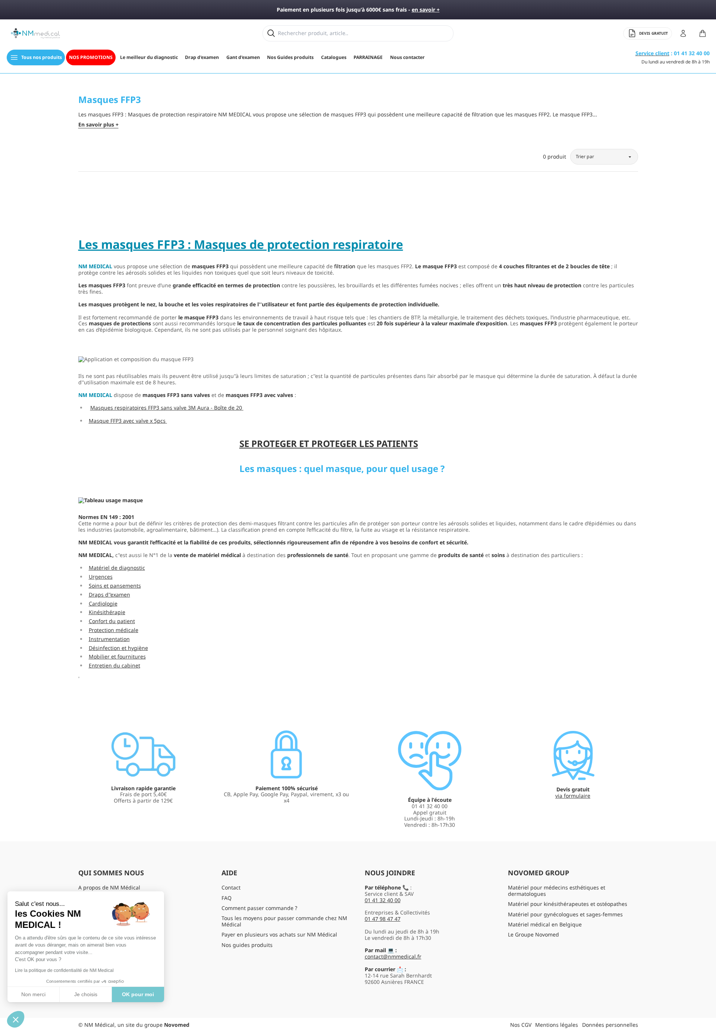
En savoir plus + (98, 125)
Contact (231, 887)
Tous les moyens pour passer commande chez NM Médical (284, 921)
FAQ (227, 897)
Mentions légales (556, 1024)
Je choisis (85, 994)
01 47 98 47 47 (383, 918)
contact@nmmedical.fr (393, 956)
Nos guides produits (247, 944)
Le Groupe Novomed (533, 934)
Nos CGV (520, 1024)
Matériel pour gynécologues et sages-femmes (565, 914)
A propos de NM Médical (109, 887)
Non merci (33, 994)
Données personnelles (610, 1024)
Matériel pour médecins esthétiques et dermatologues (556, 890)
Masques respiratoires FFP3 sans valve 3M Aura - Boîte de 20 (166, 407)
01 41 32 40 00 (383, 900)
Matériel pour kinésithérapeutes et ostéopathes (567, 903)
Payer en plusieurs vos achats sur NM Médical (279, 934)
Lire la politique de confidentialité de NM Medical (64, 970)
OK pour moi (138, 994)
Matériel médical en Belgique (545, 924)
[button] (16, 1019)
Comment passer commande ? (259, 907)
